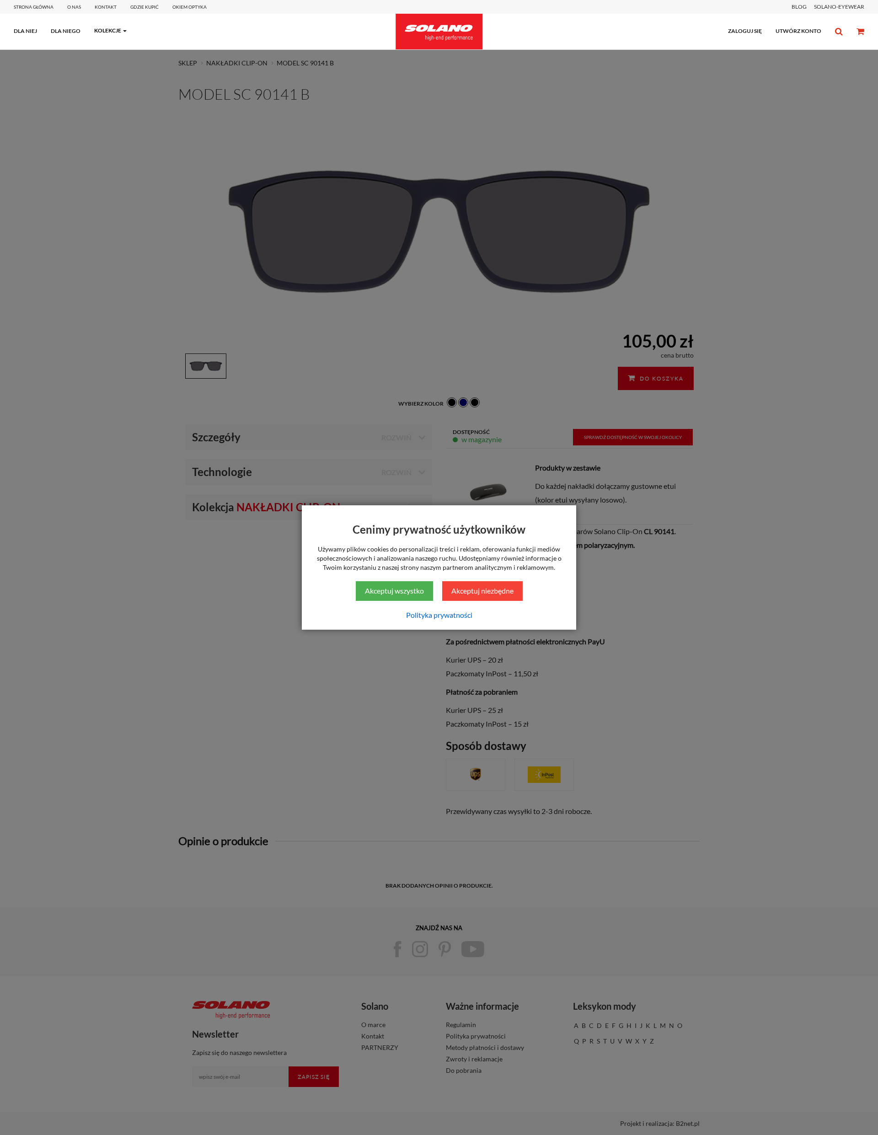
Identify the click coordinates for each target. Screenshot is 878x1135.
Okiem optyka (189, 7)
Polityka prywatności (439, 614)
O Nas (74, 7)
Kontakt (106, 7)
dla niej (25, 30)
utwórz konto (798, 30)
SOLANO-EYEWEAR (839, 6)
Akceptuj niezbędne (482, 590)
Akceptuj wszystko (394, 590)
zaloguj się (745, 30)
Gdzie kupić (144, 7)
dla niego (65, 30)
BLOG (799, 6)
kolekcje (107, 30)
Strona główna (34, 7)
